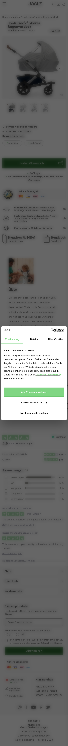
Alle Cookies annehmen (34, 392)
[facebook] (26, 708)
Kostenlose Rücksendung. (28, 216)
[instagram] (20, 708)
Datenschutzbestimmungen (34, 736)
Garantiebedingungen (34, 731)
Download (56, 241)
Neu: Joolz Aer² (12, 4)
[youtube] (33, 708)
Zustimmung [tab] (12, 339)
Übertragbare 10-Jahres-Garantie (33, 228)
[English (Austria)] (7, 680)
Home (5, 17)
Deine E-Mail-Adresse (20, 622)
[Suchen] (53, 4)
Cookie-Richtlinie (24, 740)
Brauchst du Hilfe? (14, 4)
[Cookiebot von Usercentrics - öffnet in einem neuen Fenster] (50, 330)
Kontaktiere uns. (15, 241)
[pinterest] (41, 708)
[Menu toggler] (4, 4)
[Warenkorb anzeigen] (63, 4)
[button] (8, 67)
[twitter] (48, 708)
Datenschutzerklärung (49, 374)
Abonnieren (34, 650)
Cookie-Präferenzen (32, 402)
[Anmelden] (58, 4)
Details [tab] (34, 339)
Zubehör (15, 17)
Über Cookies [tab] (55, 339)
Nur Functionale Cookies (34, 412)
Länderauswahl (16, 680)
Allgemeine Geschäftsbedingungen (34, 726)
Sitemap (33, 721)
